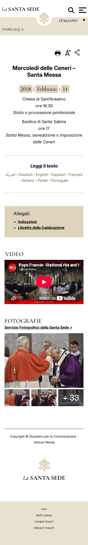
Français (75, 174)
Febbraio (10, 29)
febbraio (47, 89)
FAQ (44, 509)
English (42, 174)
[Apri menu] (82, 10)
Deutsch (25, 174)
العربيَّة (10, 174)
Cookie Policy (44, 521)
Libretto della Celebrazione (41, 227)
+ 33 (71, 397)
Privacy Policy (44, 528)
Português (59, 180)
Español (58, 174)
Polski (43, 180)
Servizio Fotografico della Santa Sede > (38, 327)
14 (22, 29)
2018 (26, 89)
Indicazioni (27, 221)
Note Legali (44, 515)
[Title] (77, 53)
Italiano (28, 180)
